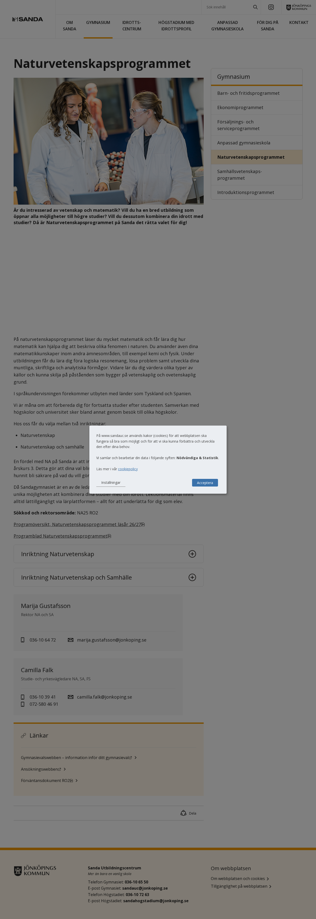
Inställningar (110, 482)
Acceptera (205, 482)
